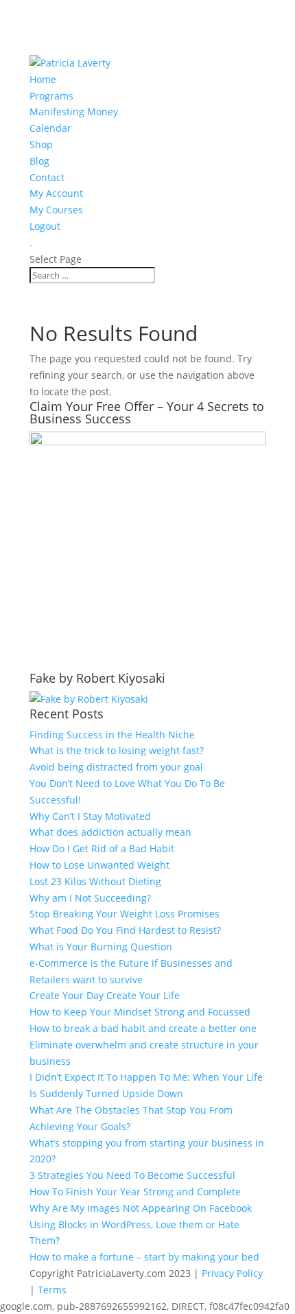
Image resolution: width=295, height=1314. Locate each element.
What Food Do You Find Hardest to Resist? (125, 930)
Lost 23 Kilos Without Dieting (95, 881)
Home (43, 79)
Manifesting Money (74, 111)
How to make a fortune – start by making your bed (144, 1256)
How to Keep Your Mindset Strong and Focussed (140, 1011)
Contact (47, 177)
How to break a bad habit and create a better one (143, 1028)
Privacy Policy (232, 1273)
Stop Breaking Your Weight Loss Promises (125, 913)
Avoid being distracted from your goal (116, 766)
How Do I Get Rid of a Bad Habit (102, 848)
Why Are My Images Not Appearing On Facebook (141, 1208)
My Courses (56, 209)
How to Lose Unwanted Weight (99, 864)
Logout (45, 226)
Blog (39, 160)
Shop (41, 144)
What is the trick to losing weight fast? (117, 750)
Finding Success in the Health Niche (112, 734)
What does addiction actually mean (110, 831)
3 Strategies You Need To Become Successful (132, 1175)
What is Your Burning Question (101, 946)
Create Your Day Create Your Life (105, 995)
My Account (56, 193)
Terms (52, 1289)
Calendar (50, 127)
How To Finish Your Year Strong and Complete (135, 1191)
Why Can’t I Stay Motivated (90, 816)
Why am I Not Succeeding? (90, 897)
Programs (51, 95)
